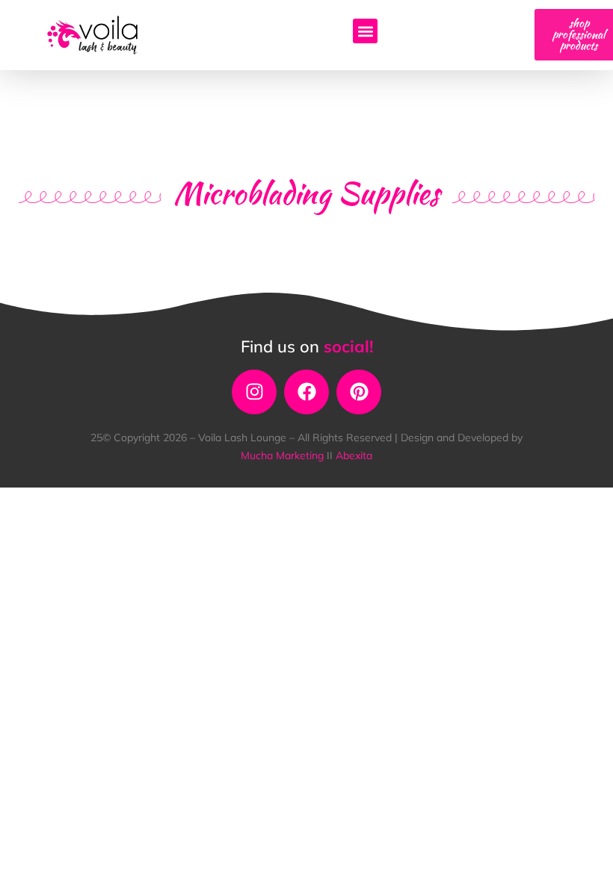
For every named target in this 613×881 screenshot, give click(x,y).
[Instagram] (254, 392)
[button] (365, 31)
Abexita (354, 455)
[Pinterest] (358, 392)
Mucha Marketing (284, 455)
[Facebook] (306, 392)
